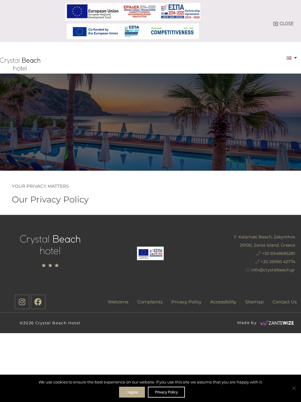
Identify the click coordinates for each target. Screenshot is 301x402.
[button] (277, 58)
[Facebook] (38, 302)
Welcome (118, 302)
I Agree (132, 392)
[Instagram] (22, 302)
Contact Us (284, 302)
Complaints (150, 302)
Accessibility (223, 302)
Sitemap (254, 302)
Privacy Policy (186, 302)
